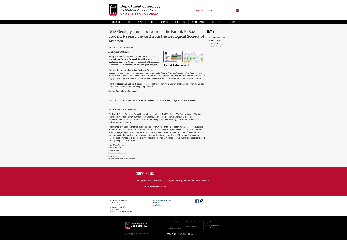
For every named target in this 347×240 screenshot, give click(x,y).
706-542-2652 (163, 203)
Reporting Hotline (209, 227)
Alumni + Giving (198, 22)
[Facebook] (178, 234)
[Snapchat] (186, 234)
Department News (114, 147)
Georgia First (215, 22)
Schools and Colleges (173, 221)
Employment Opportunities (175, 228)
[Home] (140, 9)
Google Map (156, 205)
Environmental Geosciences (117, 153)
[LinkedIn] (192, 234)
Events (151, 22)
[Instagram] (184, 234)
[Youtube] (189, 234)
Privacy (188, 224)
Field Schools (180, 22)
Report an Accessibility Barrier (211, 222)
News (140, 22)
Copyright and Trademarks (193, 221)
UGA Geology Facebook (197, 201)
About (129, 22)
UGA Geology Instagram (202, 201)
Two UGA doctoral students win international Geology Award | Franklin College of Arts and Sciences (151, 100)
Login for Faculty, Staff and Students (122, 211)
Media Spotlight (217, 46)
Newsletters (215, 43)
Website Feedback (191, 226)
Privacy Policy (114, 209)
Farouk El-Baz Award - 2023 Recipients (121, 159)
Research (164, 22)
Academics (116, 22)
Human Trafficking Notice (212, 225)
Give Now (199, 10)
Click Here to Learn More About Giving (154, 186)
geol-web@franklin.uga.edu (162, 200)
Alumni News (216, 40)
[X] (181, 234)
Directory (231, 22)
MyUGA (170, 226)
